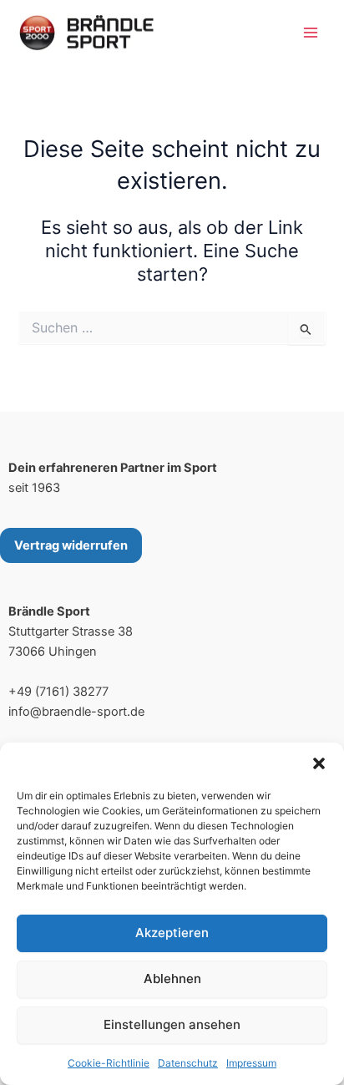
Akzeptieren (172, 933)
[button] (319, 763)
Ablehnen (172, 978)
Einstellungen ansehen (172, 1024)
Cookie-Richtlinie (108, 1063)
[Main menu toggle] (310, 32)
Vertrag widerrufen (71, 545)
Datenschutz (188, 1063)
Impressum (251, 1063)
